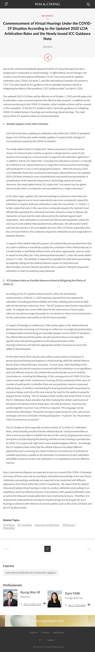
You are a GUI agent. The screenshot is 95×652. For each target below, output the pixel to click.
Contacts (45, 632)
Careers (50, 640)
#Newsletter (9, 528)
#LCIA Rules (9, 525)
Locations (33, 632)
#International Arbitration (47, 525)
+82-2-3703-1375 (32, 604)
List (47, 549)
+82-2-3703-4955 (76, 605)
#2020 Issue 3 (68, 525)
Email (44, 603)
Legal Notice (58, 632)
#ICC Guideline (24, 525)
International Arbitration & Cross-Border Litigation (30, 572)
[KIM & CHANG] (47, 4)
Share (48, 57)
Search (88, 4)
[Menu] (6, 4)
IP (40, 640)
